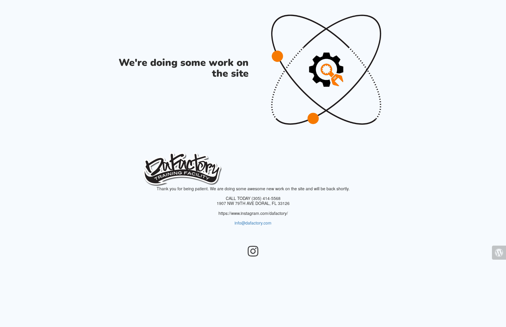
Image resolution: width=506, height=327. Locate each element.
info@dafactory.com (253, 223)
